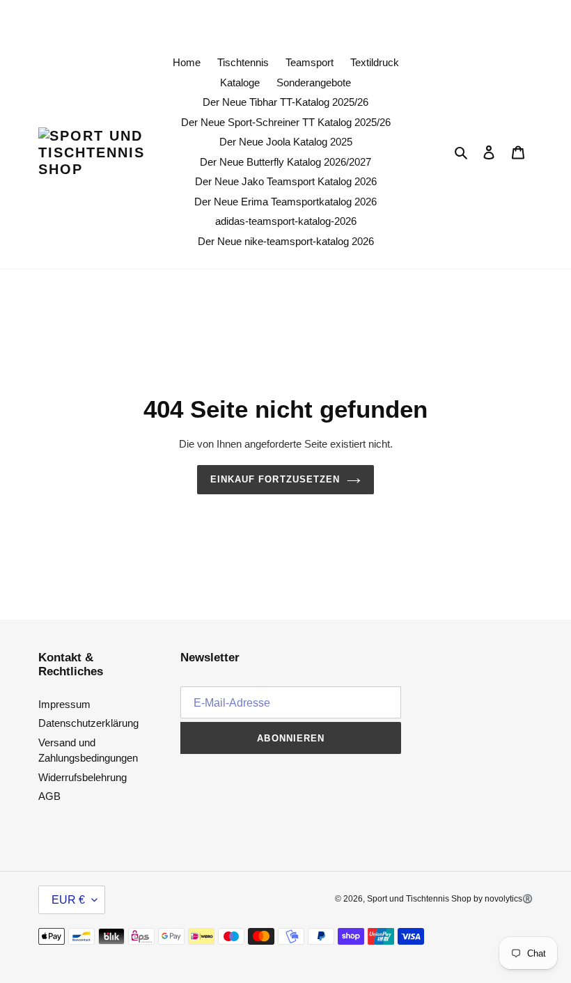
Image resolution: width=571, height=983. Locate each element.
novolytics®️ (509, 899)
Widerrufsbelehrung (82, 777)
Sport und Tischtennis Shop (420, 899)
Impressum (64, 704)
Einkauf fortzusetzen (275, 479)
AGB (49, 796)
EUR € (68, 900)
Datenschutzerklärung (88, 723)
